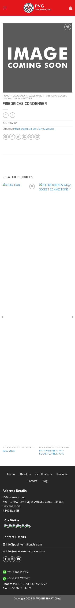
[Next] (72, 323)
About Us (25, 474)
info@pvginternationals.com (23, 544)
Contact (32, 481)
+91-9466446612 (17, 572)
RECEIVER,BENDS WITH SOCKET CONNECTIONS (51, 452)
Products (62, 474)
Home (6, 95)
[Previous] (2, 323)
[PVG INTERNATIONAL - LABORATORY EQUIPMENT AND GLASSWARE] (37, 8)
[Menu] (5, 7)
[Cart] (70, 8)
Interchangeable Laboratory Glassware (33, 128)
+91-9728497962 (18, 578)
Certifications (43, 474)
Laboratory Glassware (27, 95)
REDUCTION (9, 450)
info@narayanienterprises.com (25, 551)
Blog (45, 481)
